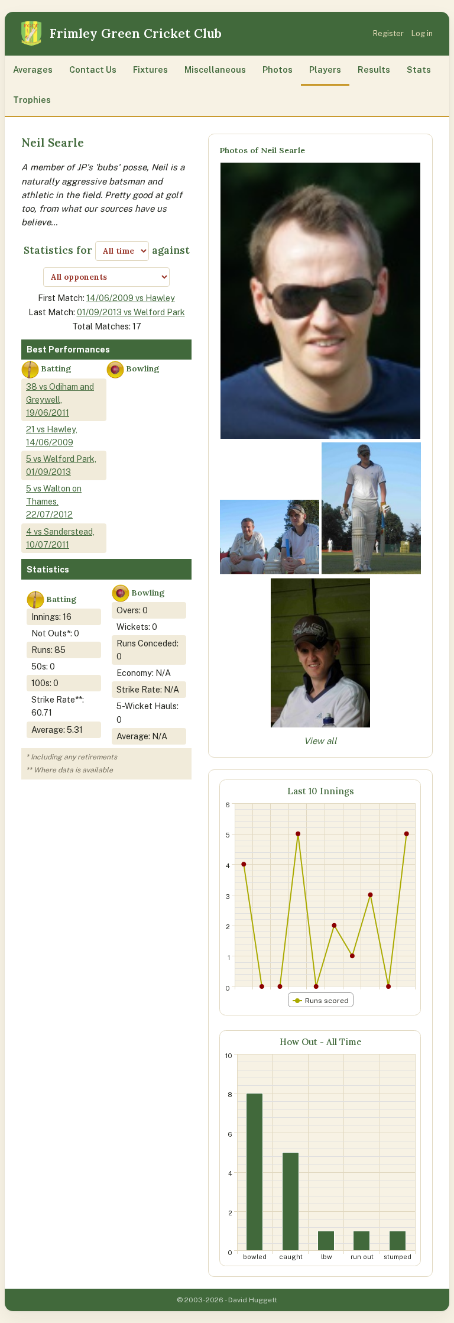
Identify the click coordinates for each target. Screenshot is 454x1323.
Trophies (32, 100)
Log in (422, 33)
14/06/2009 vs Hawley (130, 298)
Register (388, 33)
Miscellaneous (215, 69)
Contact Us (92, 69)
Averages (33, 69)
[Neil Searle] (320, 436)
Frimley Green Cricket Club (136, 33)
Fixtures (150, 69)
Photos (277, 69)
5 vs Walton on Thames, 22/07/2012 (54, 501)
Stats (419, 69)
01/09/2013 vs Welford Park (131, 312)
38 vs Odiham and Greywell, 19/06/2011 (60, 399)
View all (320, 741)
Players (325, 69)
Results (374, 69)
